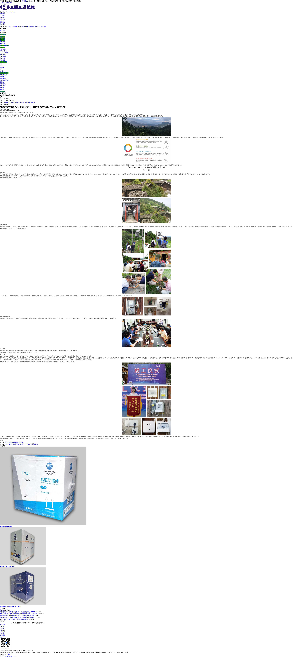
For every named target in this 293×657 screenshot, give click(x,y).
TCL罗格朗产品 (4, 73)
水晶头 (2, 65)
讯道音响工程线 (4, 52)
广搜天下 (8, 654)
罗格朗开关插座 (4, 80)
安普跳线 (2, 43)
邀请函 (2, 610)
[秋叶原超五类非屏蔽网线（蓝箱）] (23, 604)
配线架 (2, 67)
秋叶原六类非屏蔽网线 (7, 566)
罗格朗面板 (3, 78)
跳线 (1, 63)
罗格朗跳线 (3, 84)
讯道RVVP (3, 56)
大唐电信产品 (3, 62)
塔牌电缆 (2, 91)
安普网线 (2, 41)
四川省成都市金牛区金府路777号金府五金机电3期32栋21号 (19, 102)
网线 (1, 69)
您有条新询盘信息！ (7, 3)
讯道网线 (2, 60)
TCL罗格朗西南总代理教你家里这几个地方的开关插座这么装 (21, 444)
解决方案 (2, 30)
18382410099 (12, 12)
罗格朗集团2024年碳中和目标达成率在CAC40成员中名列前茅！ (17, 617)
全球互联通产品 (4, 45)
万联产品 (2, 36)
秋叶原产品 (3, 34)
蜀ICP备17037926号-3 (10, 656)
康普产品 (2, 40)
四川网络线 (25, 1)
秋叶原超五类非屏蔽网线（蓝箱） (11, 606)
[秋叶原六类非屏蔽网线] (23, 564)
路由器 (2, 89)
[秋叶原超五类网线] (43, 524)
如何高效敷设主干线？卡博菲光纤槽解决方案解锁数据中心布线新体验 (19, 613)
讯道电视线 (3, 49)
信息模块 (2, 85)
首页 (10, 26)
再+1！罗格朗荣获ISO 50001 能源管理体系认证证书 (14, 619)
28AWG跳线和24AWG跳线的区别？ (14, 442)
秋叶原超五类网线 (6, 526)
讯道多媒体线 (3, 51)
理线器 (2, 76)
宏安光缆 (2, 38)
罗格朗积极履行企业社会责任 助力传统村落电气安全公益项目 (29, 26)
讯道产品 (2, 47)
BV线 (1, 71)
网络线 (2, 87)
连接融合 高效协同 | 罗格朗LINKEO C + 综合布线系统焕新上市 (17, 615)
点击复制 (17, 650)
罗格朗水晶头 (3, 74)
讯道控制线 (3, 54)
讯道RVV (2, 58)
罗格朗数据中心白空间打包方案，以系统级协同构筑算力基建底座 (17, 612)
